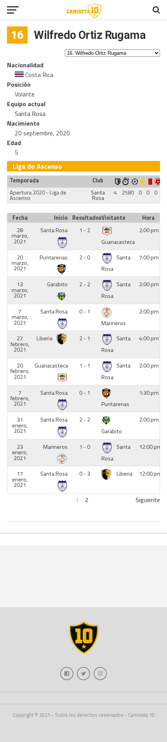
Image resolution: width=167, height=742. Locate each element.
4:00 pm (149, 338)
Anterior (17, 500)
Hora (148, 218)
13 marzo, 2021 (20, 290)
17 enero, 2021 (20, 479)
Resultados (85, 218)
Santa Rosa (30, 113)
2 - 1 (84, 338)
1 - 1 (84, 365)
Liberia (45, 338)
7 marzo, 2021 (20, 317)
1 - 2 (84, 230)
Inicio (61, 218)
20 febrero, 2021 (20, 371)
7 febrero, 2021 (20, 398)
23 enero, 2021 (20, 452)
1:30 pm (149, 392)
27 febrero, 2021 (20, 344)
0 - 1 (84, 311)
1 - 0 (84, 447)
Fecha (20, 218)
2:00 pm (149, 230)
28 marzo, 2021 (20, 236)
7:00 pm (149, 257)
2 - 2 (84, 284)
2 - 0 (84, 257)
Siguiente (148, 500)
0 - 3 (84, 473)
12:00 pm (150, 447)
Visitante (113, 218)
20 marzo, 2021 (20, 263)
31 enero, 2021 (20, 425)
